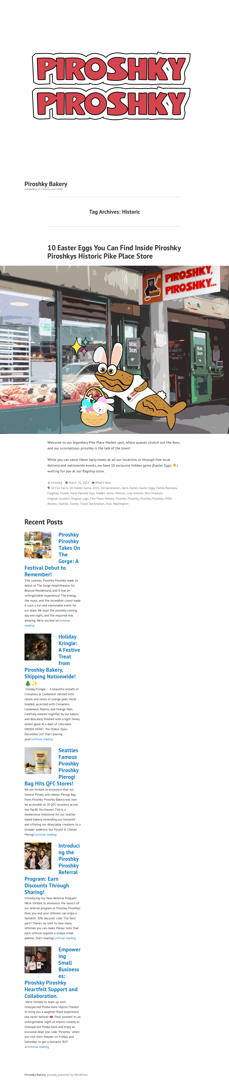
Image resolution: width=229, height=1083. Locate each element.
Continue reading (41, 739)
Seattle (63, 504)
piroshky (56, 482)
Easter (133, 488)
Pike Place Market (102, 498)
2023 (95, 488)
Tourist (74, 504)
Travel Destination (92, 504)
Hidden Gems (105, 493)
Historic (120, 493)
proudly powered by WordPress (67, 1075)
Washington (120, 504)
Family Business (166, 488)
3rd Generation (110, 488)
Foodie (64, 493)
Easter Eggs (147, 488)
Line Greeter (135, 493)
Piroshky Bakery (46, 184)
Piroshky (133, 498)
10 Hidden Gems (80, 488)
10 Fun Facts (59, 488)
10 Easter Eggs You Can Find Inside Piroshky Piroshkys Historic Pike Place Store (114, 251)
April (125, 488)
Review (52, 504)
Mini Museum (153, 493)
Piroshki (121, 498)
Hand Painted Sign (82, 493)
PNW (168, 498)
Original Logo (80, 498)
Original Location (58, 498)
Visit (108, 504)
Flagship (53, 493)
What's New (103, 482)
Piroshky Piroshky (152, 498)
